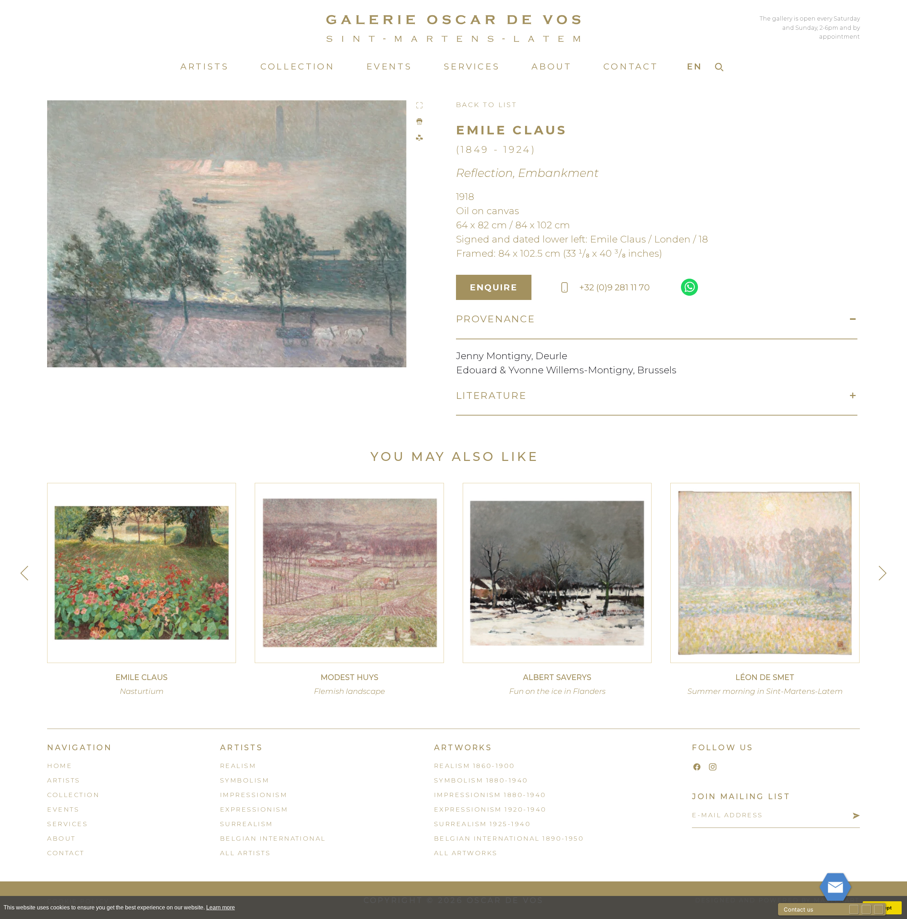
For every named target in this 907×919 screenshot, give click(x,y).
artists (63, 780)
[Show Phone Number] (866, 909)
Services (472, 66)
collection (73, 794)
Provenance (495, 319)
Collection (297, 66)
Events (389, 66)
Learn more (220, 907)
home (59, 765)
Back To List (486, 105)
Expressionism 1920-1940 (490, 809)
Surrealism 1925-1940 (482, 824)
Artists (204, 66)
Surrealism (246, 824)
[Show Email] (853, 909)
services (67, 824)
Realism (238, 765)
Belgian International (273, 838)
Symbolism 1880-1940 (481, 780)
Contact (630, 66)
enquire (493, 287)
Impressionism (253, 794)
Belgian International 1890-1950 (509, 838)
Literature (491, 395)
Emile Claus (511, 130)
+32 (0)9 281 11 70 (614, 287)
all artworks (466, 853)
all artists (245, 853)
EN (695, 66)
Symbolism (244, 780)
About (551, 66)
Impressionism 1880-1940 (490, 794)
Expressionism (254, 809)
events (63, 809)
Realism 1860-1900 (474, 765)
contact (65, 853)
